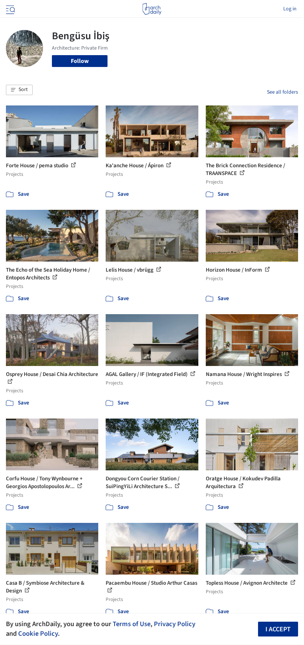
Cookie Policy (38, 633)
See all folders (282, 92)
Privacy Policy (174, 624)
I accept (278, 629)
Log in (290, 8)
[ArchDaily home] (151, 9)
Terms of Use (132, 624)
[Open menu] (9, 9)
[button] (19, 90)
